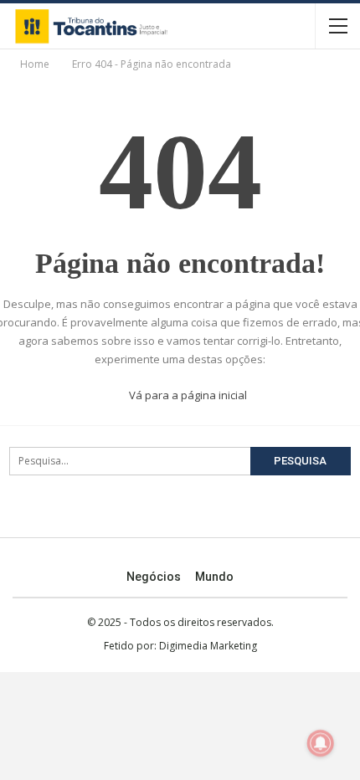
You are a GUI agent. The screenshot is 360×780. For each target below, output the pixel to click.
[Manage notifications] (320, 743)
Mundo (214, 576)
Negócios (153, 576)
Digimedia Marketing (208, 646)
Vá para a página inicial (186, 395)
